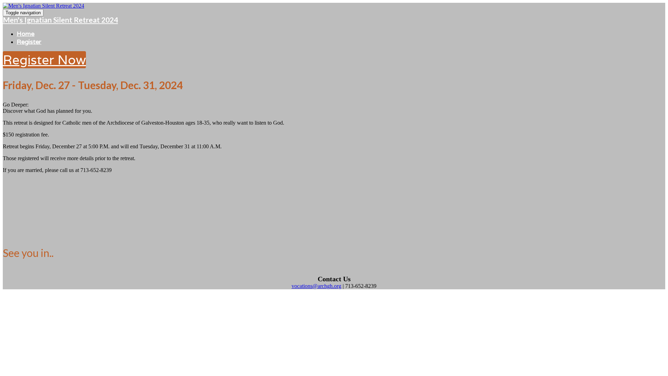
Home (25, 34)
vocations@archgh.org (316, 286)
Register (29, 42)
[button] (44, 59)
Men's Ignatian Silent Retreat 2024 (60, 19)
